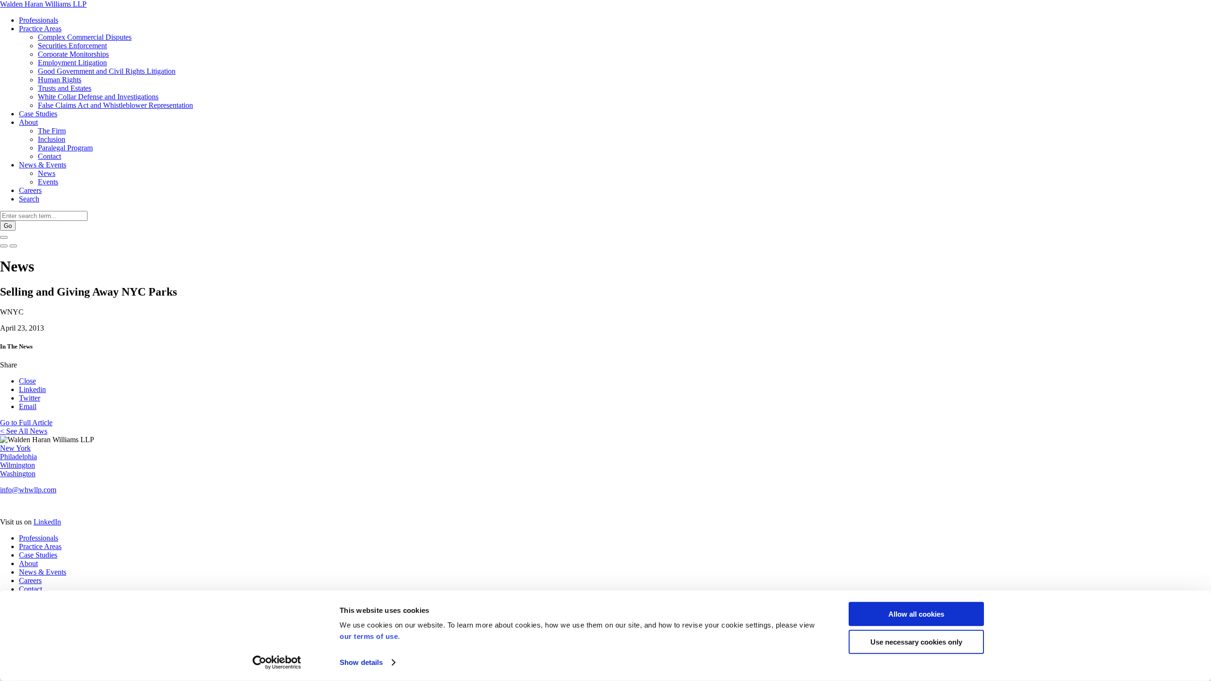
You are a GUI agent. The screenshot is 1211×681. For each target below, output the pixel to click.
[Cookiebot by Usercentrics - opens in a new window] (277, 662)
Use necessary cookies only (916, 641)
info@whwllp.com (28, 490)
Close (27, 381)
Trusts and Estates (64, 88)
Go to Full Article (26, 423)
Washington (17, 474)
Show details (361, 662)
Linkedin (32, 389)
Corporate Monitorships (73, 54)
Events (48, 182)
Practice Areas (40, 29)
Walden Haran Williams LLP (43, 4)
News (46, 173)
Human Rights (59, 80)
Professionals (38, 20)
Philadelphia (18, 457)
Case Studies (38, 114)
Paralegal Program (65, 148)
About (28, 122)
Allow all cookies (916, 614)
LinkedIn (47, 522)
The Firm (52, 131)
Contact (49, 156)
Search (29, 199)
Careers (30, 190)
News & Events (42, 165)
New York (15, 448)
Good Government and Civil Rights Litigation (107, 71)
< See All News (23, 431)
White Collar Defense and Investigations (98, 97)
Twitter (29, 398)
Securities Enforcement (72, 46)
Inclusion (51, 139)
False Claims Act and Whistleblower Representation (115, 105)
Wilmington (17, 465)
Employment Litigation (72, 63)
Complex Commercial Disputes (85, 37)
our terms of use (369, 636)
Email (27, 406)
